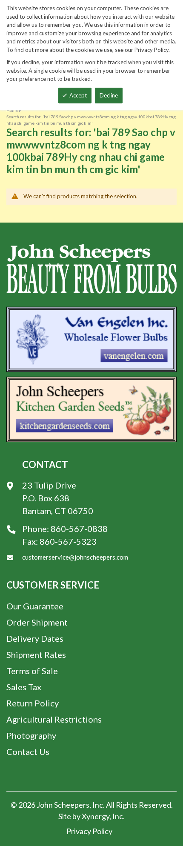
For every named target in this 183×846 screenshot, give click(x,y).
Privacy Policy (89, 831)
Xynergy (95, 816)
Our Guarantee (34, 606)
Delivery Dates (34, 638)
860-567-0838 (79, 528)
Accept (78, 95)
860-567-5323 (68, 541)
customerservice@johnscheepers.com (75, 557)
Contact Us (27, 751)
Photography (31, 735)
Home (12, 110)
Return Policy (32, 703)
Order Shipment (37, 622)
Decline (109, 95)
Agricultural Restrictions (54, 719)
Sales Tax (23, 687)
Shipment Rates (36, 654)
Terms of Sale (32, 671)
